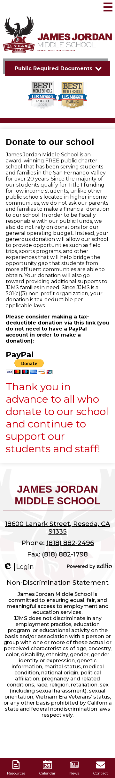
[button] (57, 68)
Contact (100, 773)
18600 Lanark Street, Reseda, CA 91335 (57, 527)
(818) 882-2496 (70, 543)
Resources (16, 773)
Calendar (47, 773)
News (74, 773)
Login (18, 567)
